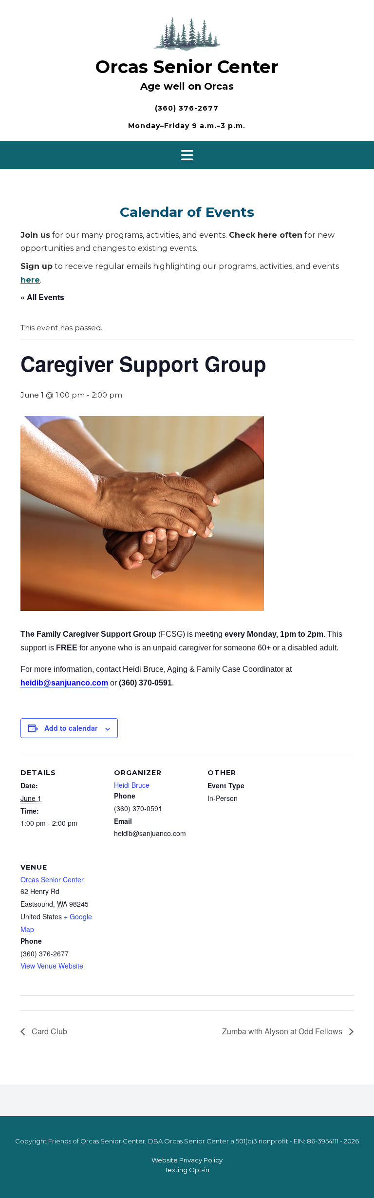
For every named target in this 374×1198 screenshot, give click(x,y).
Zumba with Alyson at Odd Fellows (283, 1031)
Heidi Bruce (132, 785)
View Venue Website (51, 965)
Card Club (48, 1031)
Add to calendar (70, 728)
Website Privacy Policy (187, 1160)
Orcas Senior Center (187, 66)
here (30, 280)
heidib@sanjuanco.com (64, 683)
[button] (187, 155)
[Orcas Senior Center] (187, 32)
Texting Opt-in (187, 1170)
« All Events (42, 297)
